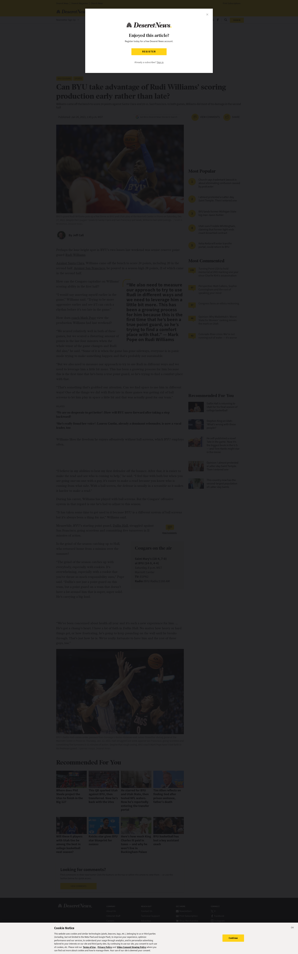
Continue (233, 938)
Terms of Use (89, 947)
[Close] (292, 928)
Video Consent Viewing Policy (131, 947)
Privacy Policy (105, 947)
